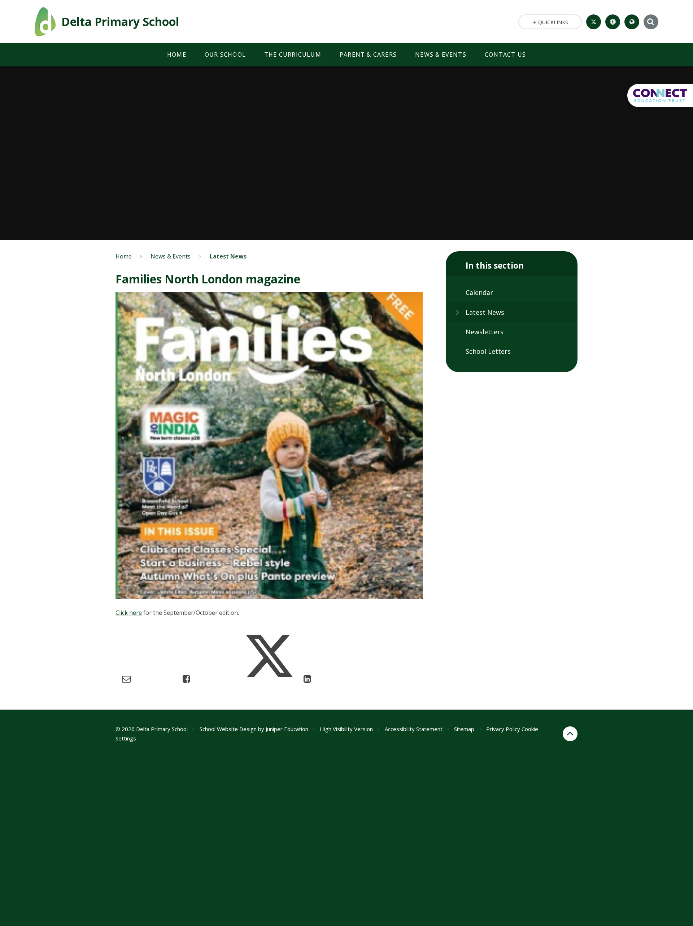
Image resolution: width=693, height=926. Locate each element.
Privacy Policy (503, 728)
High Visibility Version (346, 728)
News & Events (171, 256)
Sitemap (464, 728)
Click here (129, 613)
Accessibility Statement (414, 728)
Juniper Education (287, 728)
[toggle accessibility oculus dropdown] (612, 21)
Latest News (228, 256)
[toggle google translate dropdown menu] (631, 21)
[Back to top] (570, 733)
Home (124, 256)
